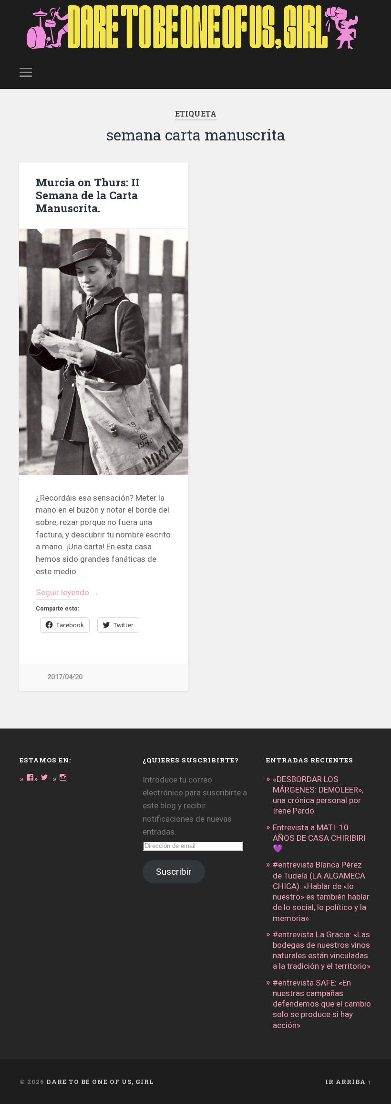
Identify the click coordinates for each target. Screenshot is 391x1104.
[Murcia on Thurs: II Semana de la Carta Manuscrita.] (103, 352)
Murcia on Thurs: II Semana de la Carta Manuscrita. (88, 195)
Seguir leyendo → (67, 592)
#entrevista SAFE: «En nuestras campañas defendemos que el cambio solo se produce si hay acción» (322, 1004)
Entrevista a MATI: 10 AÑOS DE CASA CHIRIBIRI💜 (319, 838)
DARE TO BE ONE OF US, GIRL (100, 1081)
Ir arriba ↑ (348, 1081)
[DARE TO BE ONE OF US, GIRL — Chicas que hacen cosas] (195, 28)
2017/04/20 (64, 677)
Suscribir (174, 871)
